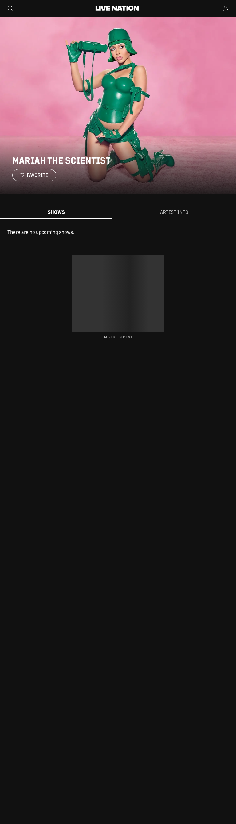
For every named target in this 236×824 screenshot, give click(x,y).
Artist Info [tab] (174, 212)
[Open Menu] (226, 8)
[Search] (10, 8)
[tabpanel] (118, 232)
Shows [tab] (56, 212)
